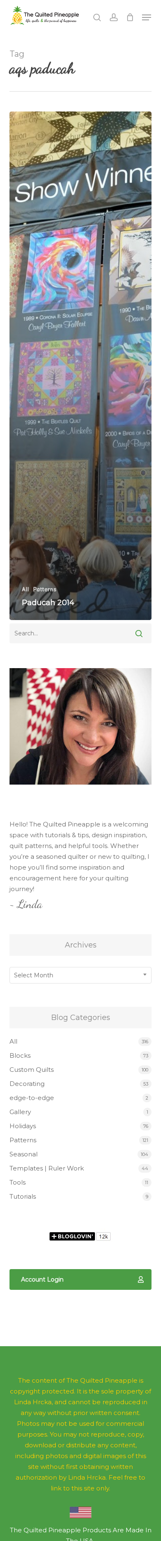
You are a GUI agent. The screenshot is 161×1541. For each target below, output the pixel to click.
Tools (17, 1182)
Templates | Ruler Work (46, 1168)
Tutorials (22, 1196)
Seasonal (23, 1154)
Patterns (45, 589)
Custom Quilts (31, 1069)
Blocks (20, 1055)
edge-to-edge (31, 1098)
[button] (146, 17)
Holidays (22, 1126)
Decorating (27, 1084)
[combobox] (80, 975)
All (25, 589)
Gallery (20, 1112)
